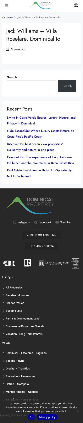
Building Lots (14, 310)
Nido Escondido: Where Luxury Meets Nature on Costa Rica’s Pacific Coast (40, 134)
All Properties (14, 287)
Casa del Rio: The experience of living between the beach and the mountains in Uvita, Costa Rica (40, 160)
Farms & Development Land (23, 318)
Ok (31, 417)
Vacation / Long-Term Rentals (24, 334)
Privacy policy (47, 417)
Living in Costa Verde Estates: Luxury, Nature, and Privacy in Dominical (41, 120)
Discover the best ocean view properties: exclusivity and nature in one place (35, 147)
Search (12, 77)
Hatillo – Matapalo (17, 384)
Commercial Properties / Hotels (25, 326)
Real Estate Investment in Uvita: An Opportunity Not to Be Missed (39, 173)
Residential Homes (17, 295)
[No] (78, 411)
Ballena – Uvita (15, 360)
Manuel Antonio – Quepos (22, 391)
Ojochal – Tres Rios (18, 368)
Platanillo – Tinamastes (20, 376)
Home (10, 17)
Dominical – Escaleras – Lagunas (26, 353)
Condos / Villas (15, 303)
